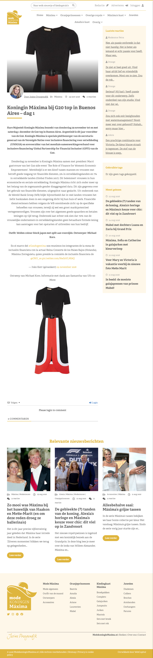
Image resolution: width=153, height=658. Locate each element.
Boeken (122, 634)
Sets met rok (103, 623)
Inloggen (135, 5)
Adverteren (117, 5)
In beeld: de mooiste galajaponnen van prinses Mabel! (122, 284)
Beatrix (73, 589)
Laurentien (75, 606)
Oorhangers (129, 606)
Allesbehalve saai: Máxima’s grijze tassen (122, 507)
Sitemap (72, 652)
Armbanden (129, 602)
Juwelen (133, 15)
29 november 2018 (66, 267)
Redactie (100, 5)
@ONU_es (36, 258)
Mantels (101, 614)
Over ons (132, 634)
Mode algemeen (50, 589)
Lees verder (15, 555)
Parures (127, 611)
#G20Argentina (37, 245)
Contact (142, 634)
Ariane (73, 602)
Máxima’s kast (115, 15)
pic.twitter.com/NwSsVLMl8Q (58, 258)
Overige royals (94, 15)
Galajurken (102, 601)
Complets (101, 596)
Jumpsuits (102, 605)
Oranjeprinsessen (70, 15)
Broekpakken (103, 592)
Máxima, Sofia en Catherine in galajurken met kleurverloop (123, 244)
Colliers (127, 593)
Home (40, 15)
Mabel (73, 611)
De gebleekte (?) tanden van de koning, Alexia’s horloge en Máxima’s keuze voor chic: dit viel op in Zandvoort (75, 518)
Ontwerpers (49, 598)
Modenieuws (25, 494)
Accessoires (112, 494)
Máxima (50, 15)
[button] (73, 5)
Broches (127, 598)
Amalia (73, 593)
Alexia (62, 494)
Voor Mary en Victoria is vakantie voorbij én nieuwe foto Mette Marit (123, 264)
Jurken (100, 610)
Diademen (129, 589)
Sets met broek (104, 619)
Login (95, 402)
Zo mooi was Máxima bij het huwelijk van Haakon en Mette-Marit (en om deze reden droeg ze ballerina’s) (28, 514)
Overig (96, 22)
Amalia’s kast (82, 22)
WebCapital (140, 652)
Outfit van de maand (53, 593)
